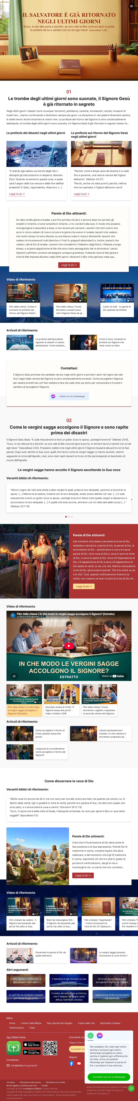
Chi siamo (10, 1082)
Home (12, 1023)
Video (32, 1027)
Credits (44, 1085)
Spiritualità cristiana (110, 1023)
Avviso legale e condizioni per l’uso (21, 1085)
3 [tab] (72, 517)
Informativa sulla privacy (30, 1082)
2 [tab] (69, 517)
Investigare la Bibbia (32, 1088)
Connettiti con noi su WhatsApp (109, 1077)
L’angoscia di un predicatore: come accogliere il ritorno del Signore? (50, 751)
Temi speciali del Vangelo (60, 1023)
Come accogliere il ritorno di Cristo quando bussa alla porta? (50, 733)
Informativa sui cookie (55, 1082)
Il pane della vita (86, 1023)
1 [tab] (66, 517)
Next (131, 499)
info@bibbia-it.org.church (24, 1065)
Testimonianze (16, 1027)
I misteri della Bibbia (31, 1023)
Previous (6, 499)
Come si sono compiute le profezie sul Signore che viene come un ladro (112, 342)
